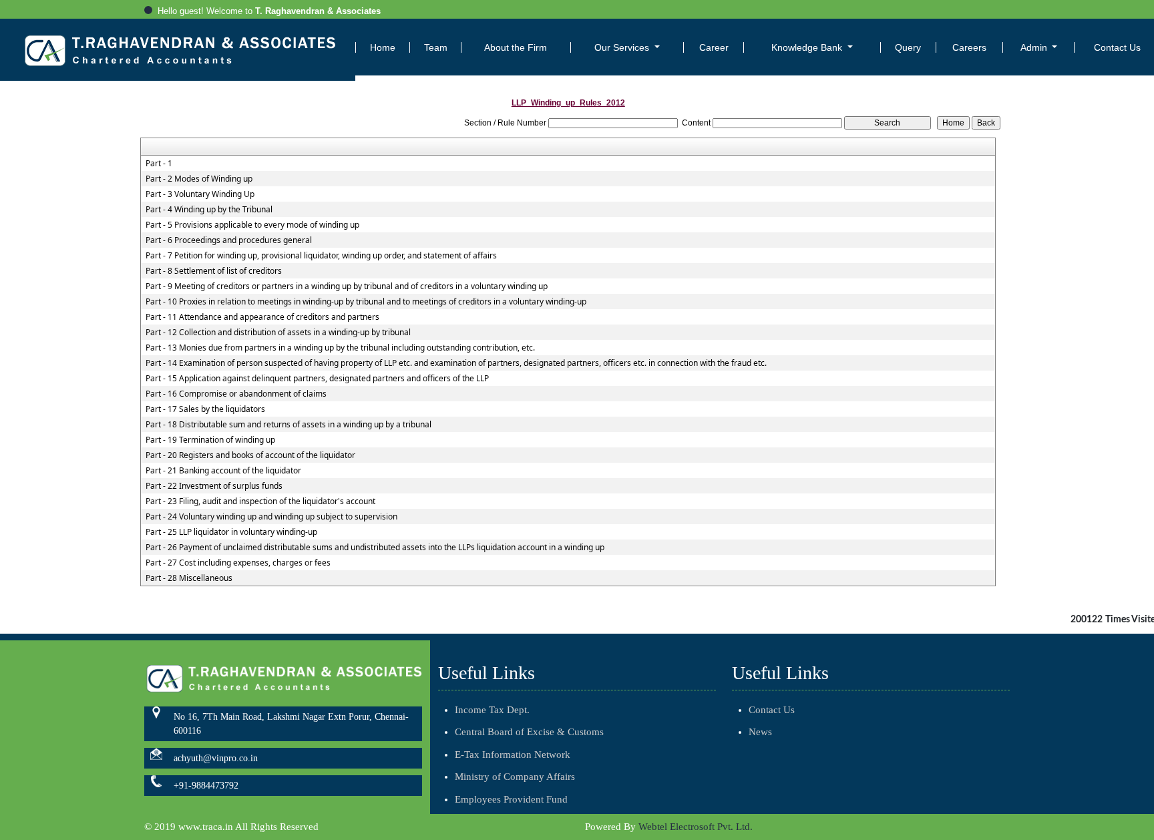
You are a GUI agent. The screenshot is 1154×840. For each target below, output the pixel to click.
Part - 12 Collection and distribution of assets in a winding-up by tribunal (278, 332)
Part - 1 (159, 163)
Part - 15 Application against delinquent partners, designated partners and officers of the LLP (317, 378)
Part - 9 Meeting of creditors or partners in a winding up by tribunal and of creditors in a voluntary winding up (347, 286)
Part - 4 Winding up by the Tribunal (209, 209)
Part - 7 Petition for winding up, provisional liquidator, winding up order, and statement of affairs (321, 255)
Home (382, 47)
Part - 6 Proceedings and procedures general (229, 240)
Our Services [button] (623, 47)
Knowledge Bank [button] (808, 47)
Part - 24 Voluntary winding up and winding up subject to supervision (271, 516)
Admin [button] (1035, 47)
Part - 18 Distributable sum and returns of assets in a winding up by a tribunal (288, 424)
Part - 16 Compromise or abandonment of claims (236, 394)
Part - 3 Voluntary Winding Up (200, 194)
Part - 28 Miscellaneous (189, 578)
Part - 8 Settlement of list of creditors (214, 271)
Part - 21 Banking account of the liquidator (223, 470)
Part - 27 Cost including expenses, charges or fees (238, 563)
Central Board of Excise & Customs (529, 731)
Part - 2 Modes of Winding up (199, 179)
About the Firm (515, 47)
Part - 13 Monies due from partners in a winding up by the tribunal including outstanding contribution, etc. (340, 348)
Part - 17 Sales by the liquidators (205, 409)
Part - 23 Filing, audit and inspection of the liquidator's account (260, 501)
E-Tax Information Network (512, 754)
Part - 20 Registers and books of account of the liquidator (250, 455)
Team (435, 47)
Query (908, 47)
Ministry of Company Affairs (515, 776)
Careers (969, 47)
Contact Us (772, 709)
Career (714, 47)
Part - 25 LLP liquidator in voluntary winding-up (231, 532)
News (760, 731)
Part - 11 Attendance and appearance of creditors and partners (262, 317)
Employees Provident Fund (511, 799)
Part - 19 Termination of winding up (210, 440)
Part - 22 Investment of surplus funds (214, 486)
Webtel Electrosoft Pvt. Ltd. (695, 826)
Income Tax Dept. (492, 709)
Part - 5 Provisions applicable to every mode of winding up (252, 225)
